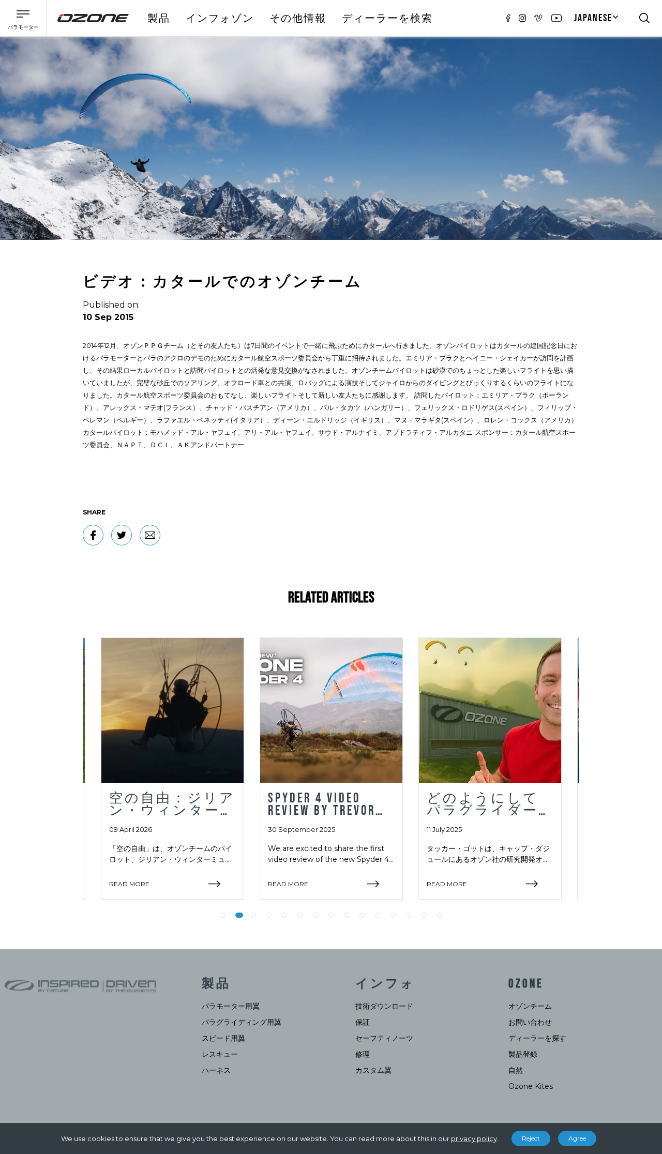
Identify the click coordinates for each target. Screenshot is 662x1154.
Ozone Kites (530, 1086)
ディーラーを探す (537, 1038)
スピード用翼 (223, 1038)
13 (408, 915)
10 (362, 915)
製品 (158, 18)
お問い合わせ (530, 1022)
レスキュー (220, 1054)
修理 (362, 1054)
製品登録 (522, 1054)
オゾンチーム (530, 1006)
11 (377, 915)
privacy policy (474, 1138)
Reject (531, 1138)
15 (439, 915)
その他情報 (297, 18)
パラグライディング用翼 (241, 1022)
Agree (577, 1138)
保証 (362, 1022)
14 (424, 915)
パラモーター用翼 (231, 1006)
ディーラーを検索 (387, 18)
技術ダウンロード (384, 1006)
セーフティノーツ (384, 1038)
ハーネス (216, 1070)
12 (393, 915)
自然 (515, 1070)
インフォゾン (220, 18)
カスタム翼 (373, 1070)
